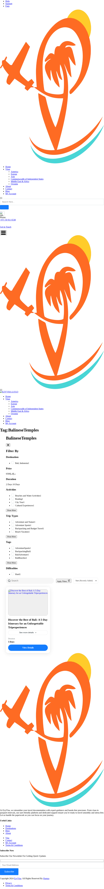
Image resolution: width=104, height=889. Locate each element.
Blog (7, 191)
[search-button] (4, 207)
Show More (11, 510)
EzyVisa (17, 878)
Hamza (46, 878)
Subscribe (9, 871)
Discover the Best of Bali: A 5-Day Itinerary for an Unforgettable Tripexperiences (28, 623)
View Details (28, 647)
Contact (8, 189)
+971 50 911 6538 (8, 220)
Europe (14, 174)
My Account (10, 194)
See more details (26, 632)
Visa (7, 838)
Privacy (8, 883)
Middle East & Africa (20, 181)
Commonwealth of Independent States (27, 179)
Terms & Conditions (14, 845)
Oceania (14, 184)
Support (8, 3)
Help (7, 1)
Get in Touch (5, 227)
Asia (13, 176)
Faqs (7, 6)
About (8, 186)
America (14, 171)
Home (8, 167)
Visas (7, 169)
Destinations (10, 828)
